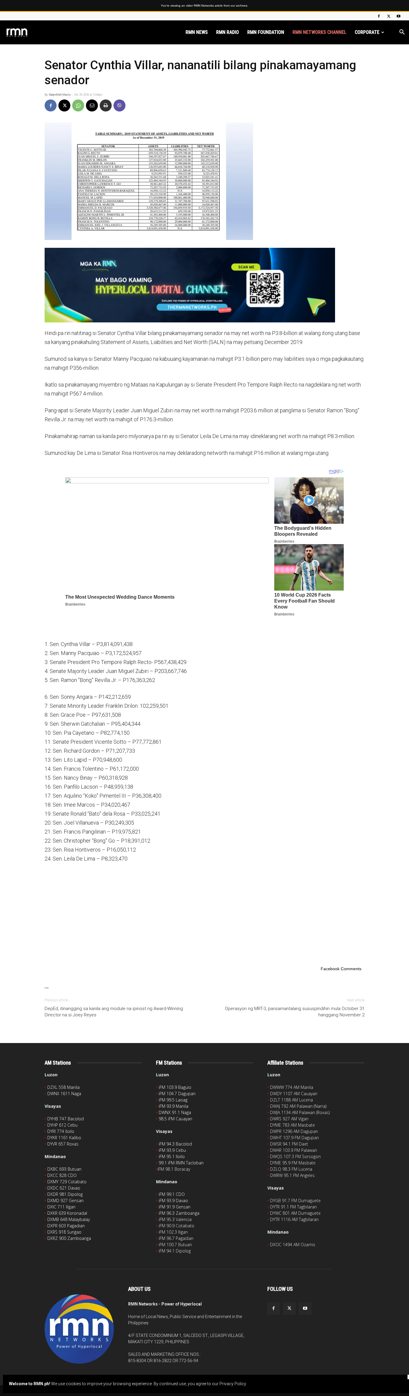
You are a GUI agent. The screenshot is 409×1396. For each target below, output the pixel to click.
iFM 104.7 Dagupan (177, 1093)
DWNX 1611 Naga (64, 1093)
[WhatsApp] (78, 105)
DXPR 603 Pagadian (66, 1226)
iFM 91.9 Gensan (174, 1207)
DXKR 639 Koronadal (67, 1213)
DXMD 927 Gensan (65, 1200)
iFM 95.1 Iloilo (172, 1156)
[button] (402, 33)
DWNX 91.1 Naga (175, 1112)
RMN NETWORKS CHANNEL (319, 32)
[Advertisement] (204, 913)
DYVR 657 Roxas (62, 1144)
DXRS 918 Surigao (64, 1232)
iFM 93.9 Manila (173, 1106)
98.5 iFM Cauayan (175, 1119)
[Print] (106, 105)
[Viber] (119, 105)
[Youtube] (398, 16)
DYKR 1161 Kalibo (64, 1137)
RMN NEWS (197, 32)
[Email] (92, 105)
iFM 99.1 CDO (172, 1194)
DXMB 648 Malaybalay (68, 1219)
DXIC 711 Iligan (61, 1207)
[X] (388, 16)
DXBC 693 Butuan (64, 1169)
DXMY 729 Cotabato (67, 1181)
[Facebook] (378, 16)
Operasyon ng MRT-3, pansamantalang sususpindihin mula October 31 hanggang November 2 (294, 1012)
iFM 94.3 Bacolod (175, 1144)
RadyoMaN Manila (59, 94)
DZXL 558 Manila (63, 1087)
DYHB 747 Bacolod (65, 1119)
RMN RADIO (227, 32)
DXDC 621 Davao (63, 1188)
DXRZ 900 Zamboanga (69, 1238)
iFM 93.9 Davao (173, 1200)
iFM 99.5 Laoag (173, 1100)
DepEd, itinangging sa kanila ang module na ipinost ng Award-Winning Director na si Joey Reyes (114, 1012)
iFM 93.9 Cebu (172, 1150)
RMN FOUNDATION (265, 32)
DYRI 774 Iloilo (60, 1131)
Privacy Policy (232, 1383)
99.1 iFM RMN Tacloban (181, 1163)
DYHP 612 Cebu (62, 1125)
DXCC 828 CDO (62, 1175)
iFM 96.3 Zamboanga (179, 1213)
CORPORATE (367, 32)
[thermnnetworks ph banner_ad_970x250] (204, 285)
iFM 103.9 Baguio (175, 1087)
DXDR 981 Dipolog (65, 1194)
